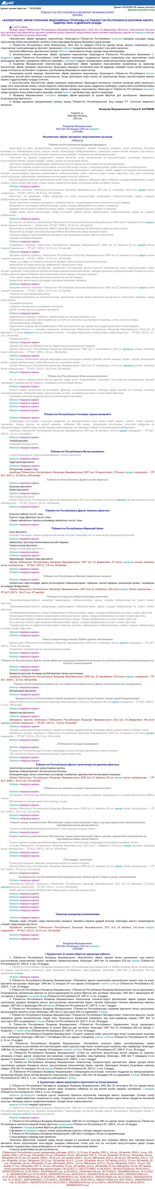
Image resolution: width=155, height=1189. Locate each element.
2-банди (103, 1012)
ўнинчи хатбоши (22, 1114)
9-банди (18, 973)
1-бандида (148, 1089)
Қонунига (149, 89)
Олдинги (14, 186)
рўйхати (67, 48)
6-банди (41, 1021)
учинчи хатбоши (110, 983)
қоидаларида (66, 1124)
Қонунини (116, 38)
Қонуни (150, 73)
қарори (142, 190)
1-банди (31, 1059)
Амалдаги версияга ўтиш (141, 9)
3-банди (28, 1127)
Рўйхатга (63, 51)
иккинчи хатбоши (73, 1049)
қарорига (140, 32)
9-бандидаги (31, 1130)
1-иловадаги (70, 61)
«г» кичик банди (22, 1030)
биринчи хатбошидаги (22, 1095)
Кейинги (14, 372)
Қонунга (67, 92)
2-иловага (51, 95)
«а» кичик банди (37, 996)
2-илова (71, 1078)
